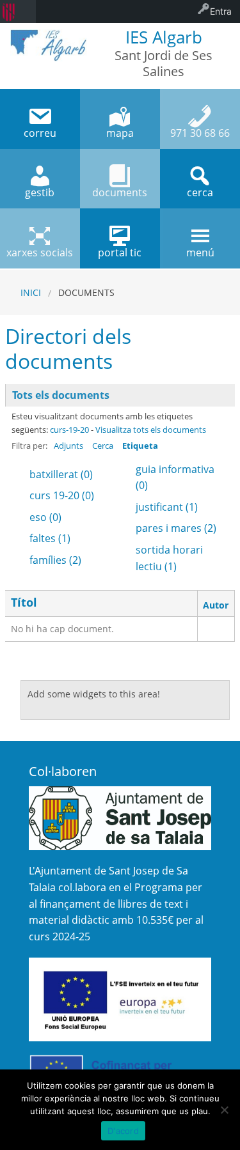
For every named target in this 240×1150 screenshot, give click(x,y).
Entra (221, 11)
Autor (215, 605)
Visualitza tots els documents (150, 429)
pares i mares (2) (176, 528)
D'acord (123, 1131)
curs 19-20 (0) (61, 495)
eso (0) (45, 517)
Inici (30, 292)
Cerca (102, 445)
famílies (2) (55, 560)
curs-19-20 (69, 429)
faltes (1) (49, 538)
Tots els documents (60, 395)
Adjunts (68, 445)
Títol (24, 602)
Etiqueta (140, 445)
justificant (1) (167, 507)
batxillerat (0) (61, 474)
